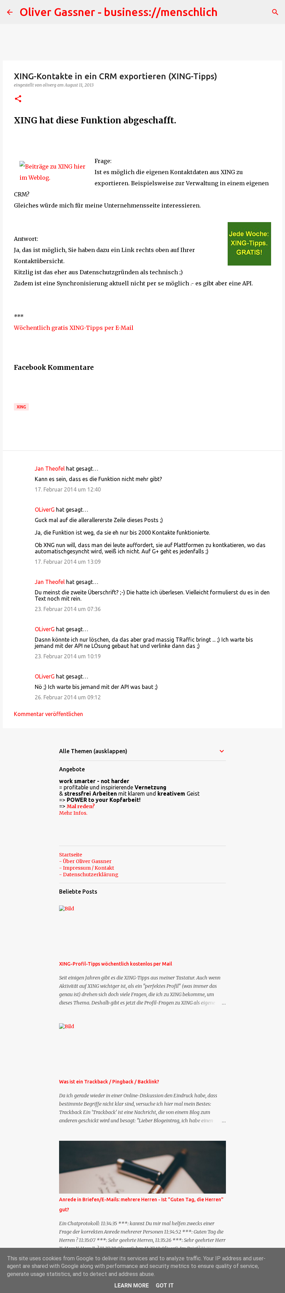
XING (21, 407)
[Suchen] (275, 12)
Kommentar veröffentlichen (48, 714)
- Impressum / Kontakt (86, 868)
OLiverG (45, 509)
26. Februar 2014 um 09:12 (68, 697)
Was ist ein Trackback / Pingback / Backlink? (109, 1081)
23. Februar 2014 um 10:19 (68, 656)
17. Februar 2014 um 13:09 (68, 562)
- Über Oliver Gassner (85, 861)
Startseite (70, 855)
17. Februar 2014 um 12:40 (68, 489)
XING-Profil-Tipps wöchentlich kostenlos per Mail (115, 964)
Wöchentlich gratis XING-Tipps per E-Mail (73, 327)
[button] (18, 99)
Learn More (131, 1285)
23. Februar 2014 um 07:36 (68, 609)
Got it (165, 1285)
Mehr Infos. (73, 813)
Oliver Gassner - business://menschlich (118, 12)
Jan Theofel (50, 468)
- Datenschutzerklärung (89, 874)
